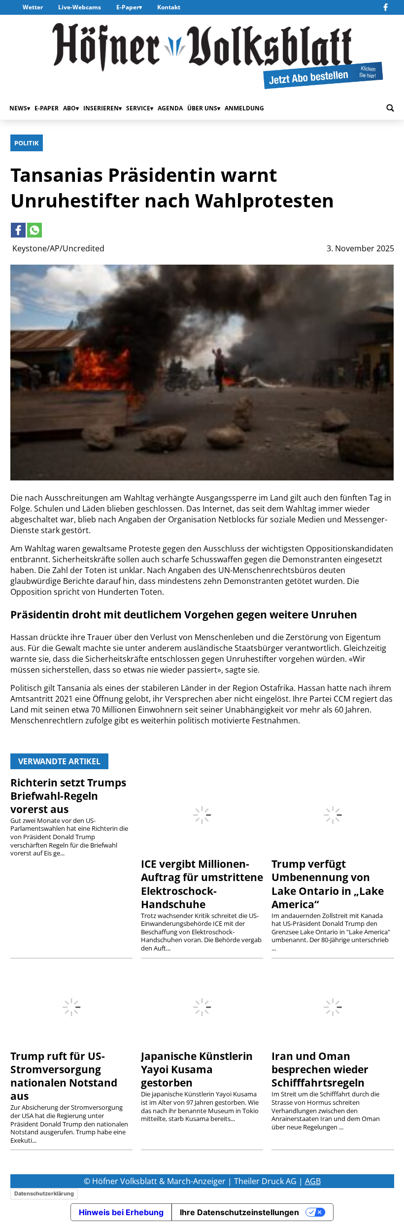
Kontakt (168, 7)
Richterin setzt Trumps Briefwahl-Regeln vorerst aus (68, 796)
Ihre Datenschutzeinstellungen (239, 1212)
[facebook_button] (386, 7)
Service (138, 108)
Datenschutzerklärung (44, 1193)
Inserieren (101, 108)
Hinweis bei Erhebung (121, 1212)
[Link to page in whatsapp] (34, 230)
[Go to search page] (390, 108)
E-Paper (127, 7)
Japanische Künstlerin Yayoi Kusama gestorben (197, 1069)
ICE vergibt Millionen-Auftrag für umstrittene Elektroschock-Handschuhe (202, 884)
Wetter (33, 7)
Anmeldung (244, 108)
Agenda (170, 108)
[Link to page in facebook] (18, 230)
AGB (313, 1181)
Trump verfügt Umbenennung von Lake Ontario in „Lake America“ (327, 884)
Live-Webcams (79, 7)
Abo (69, 108)
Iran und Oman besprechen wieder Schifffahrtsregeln (320, 1069)
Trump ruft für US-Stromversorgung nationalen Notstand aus (63, 1076)
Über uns (202, 108)
